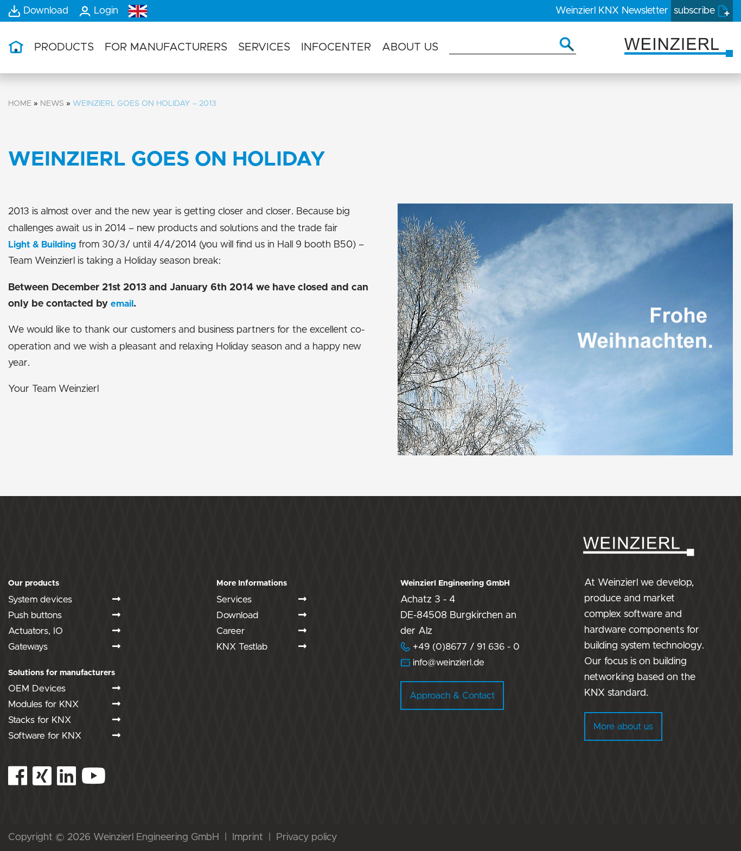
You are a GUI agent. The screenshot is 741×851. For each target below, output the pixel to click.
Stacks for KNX (39, 720)
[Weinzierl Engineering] (678, 46)
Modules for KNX (43, 704)
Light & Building (42, 244)
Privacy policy (306, 837)
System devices (40, 599)
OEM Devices (37, 688)
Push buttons (35, 615)
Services (234, 599)
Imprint (247, 837)
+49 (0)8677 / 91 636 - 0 (460, 646)
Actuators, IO (35, 631)
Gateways (28, 646)
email (122, 304)
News (52, 103)
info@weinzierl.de (447, 662)
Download (237, 615)
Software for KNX (44, 735)
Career (230, 631)
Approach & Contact (452, 695)
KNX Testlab (241, 646)
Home (19, 103)
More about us (623, 726)
